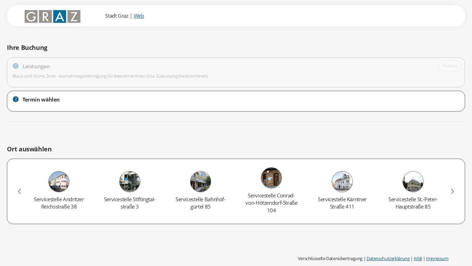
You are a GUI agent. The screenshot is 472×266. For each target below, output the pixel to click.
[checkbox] (59, 191)
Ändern (450, 65)
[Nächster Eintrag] (452, 191)
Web (139, 15)
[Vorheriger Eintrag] (19, 191)
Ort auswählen (29, 149)
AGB (418, 258)
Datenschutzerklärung (388, 258)
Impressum (437, 258)
